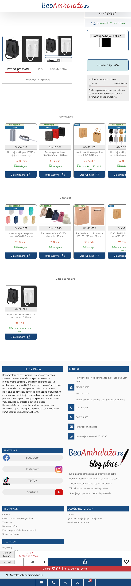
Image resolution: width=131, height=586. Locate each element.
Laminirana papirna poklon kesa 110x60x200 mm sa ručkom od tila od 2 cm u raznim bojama (21, 235)
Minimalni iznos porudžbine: (102, 79)
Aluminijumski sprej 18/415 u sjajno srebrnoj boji (21, 153)
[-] (20, 562)
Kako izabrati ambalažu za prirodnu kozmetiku (92, 474)
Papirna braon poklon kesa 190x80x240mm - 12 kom (89, 234)
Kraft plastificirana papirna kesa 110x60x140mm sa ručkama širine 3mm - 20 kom (89, 154)
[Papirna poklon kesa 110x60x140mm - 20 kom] (55, 133)
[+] (44, 562)
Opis (39, 69)
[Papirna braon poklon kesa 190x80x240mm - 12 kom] (89, 214)
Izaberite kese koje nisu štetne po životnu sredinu (94, 478)
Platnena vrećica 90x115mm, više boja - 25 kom (55, 234)
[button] (41, 582)
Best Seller (65, 197)
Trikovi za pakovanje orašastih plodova (88, 488)
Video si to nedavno (65, 278)
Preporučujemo (65, 116)
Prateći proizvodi (18, 69)
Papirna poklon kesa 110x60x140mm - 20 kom (55, 153)
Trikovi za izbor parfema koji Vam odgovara (90, 483)
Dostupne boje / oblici (105, 36)
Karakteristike (59, 69)
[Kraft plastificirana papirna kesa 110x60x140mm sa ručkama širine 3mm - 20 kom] (89, 133)
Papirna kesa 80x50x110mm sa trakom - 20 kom (21, 316)
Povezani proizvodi (37, 80)
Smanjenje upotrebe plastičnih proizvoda (90, 493)
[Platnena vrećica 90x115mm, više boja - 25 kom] (55, 214)
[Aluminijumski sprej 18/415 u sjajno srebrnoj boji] (21, 133)
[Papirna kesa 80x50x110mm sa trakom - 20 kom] (21, 296)
